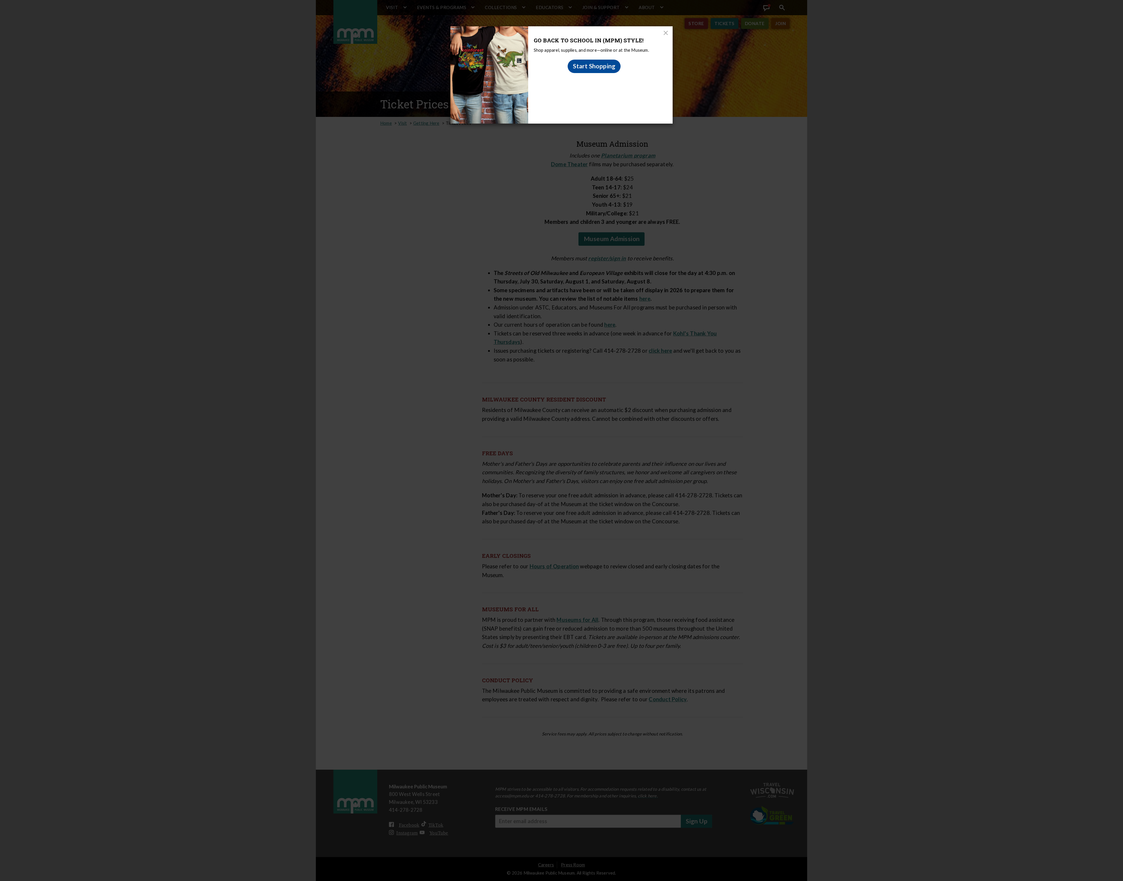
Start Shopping (594, 66)
